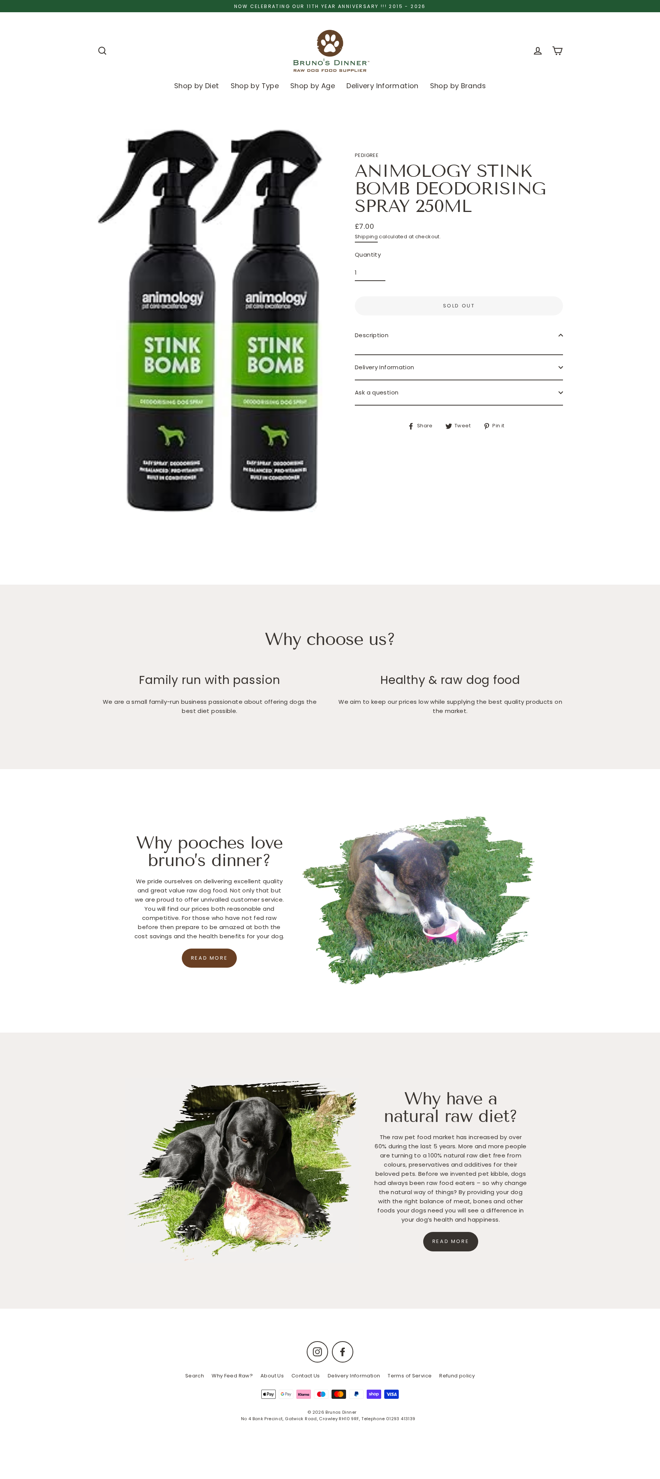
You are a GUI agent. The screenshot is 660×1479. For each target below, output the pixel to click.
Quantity (368, 255)
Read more (209, 958)
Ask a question (376, 392)
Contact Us (305, 1375)
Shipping (366, 236)
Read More (450, 1241)
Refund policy (457, 1375)
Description (371, 335)
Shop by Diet (196, 86)
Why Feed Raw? (232, 1375)
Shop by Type (255, 86)
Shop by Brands (458, 86)
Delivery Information (382, 86)
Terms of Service (410, 1375)
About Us (272, 1375)
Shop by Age (312, 86)
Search (194, 1375)
